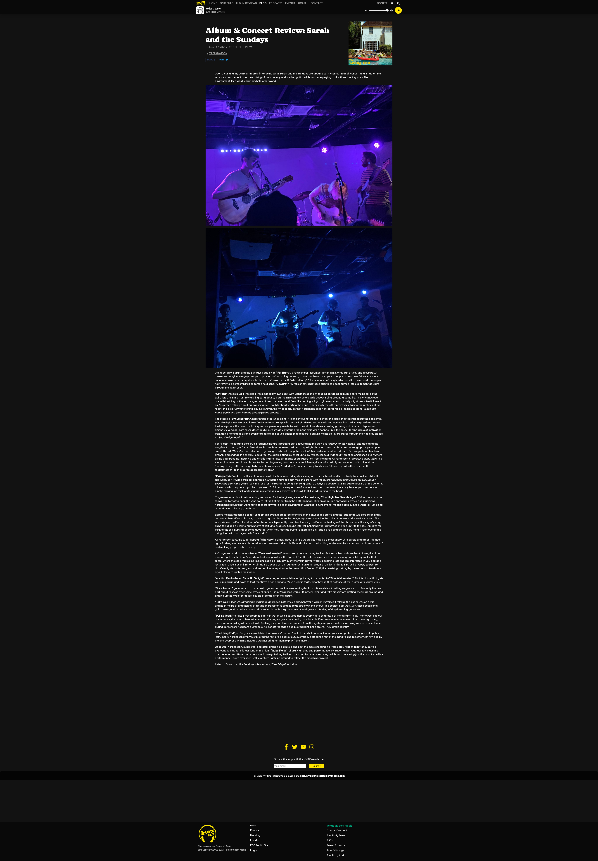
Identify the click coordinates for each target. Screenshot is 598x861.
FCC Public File (259, 845)
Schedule (226, 3)
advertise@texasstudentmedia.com (323, 775)
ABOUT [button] (301, 3)
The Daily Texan (336, 835)
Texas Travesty (336, 845)
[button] (211, 60)
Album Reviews (246, 3)
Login (253, 850)
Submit (316, 766)
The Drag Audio (336, 855)
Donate (254, 830)
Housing (255, 835)
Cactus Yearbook (337, 830)
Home (213, 3)
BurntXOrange (335, 850)
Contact (317, 3)
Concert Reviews (241, 47)
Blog (262, 3)
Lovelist (254, 840)
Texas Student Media (340, 825)
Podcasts (275, 3)
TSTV (330, 840)
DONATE (382, 3)
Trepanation (218, 53)
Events (290, 3)
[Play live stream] (398, 10)
